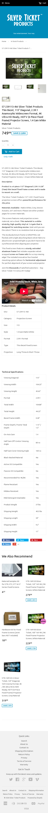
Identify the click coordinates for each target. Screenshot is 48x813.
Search (24, 741)
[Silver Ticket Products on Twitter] (11, 780)
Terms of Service (24, 761)
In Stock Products (17, 41)
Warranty (24, 765)
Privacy (24, 758)
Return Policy (24, 754)
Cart (44, 3)
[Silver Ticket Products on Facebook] (17, 780)
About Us (24, 744)
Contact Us (24, 748)
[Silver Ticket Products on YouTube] (30, 780)
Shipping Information (24, 751)
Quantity (5, 141)
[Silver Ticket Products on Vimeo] (37, 780)
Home (4, 41)
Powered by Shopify (35, 798)
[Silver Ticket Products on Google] (24, 780)
